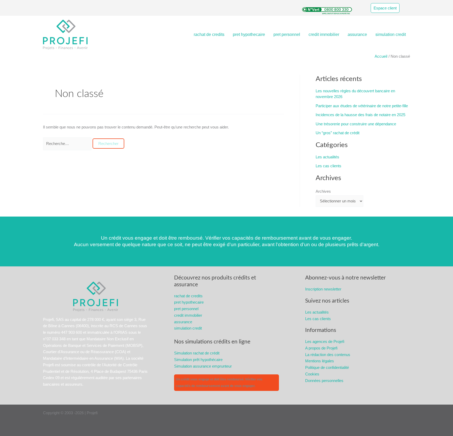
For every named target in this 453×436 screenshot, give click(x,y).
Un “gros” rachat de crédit (337, 133)
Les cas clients (328, 166)
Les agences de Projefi (324, 341)
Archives (323, 191)
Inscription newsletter (323, 289)
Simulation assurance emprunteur (203, 366)
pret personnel (286, 34)
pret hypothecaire (249, 34)
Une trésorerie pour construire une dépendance (356, 124)
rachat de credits (209, 34)
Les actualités (327, 157)
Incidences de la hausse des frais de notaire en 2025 (360, 114)
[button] (390, 8)
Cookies (312, 374)
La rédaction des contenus (327, 354)
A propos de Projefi (321, 348)
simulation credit (390, 34)
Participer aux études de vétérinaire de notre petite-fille (362, 106)
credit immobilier (324, 34)
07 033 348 (56, 339)
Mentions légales (319, 361)
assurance (357, 34)
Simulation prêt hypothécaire (198, 359)
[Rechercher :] (68, 143)
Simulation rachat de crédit (196, 353)
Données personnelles (324, 380)
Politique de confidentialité (327, 367)
